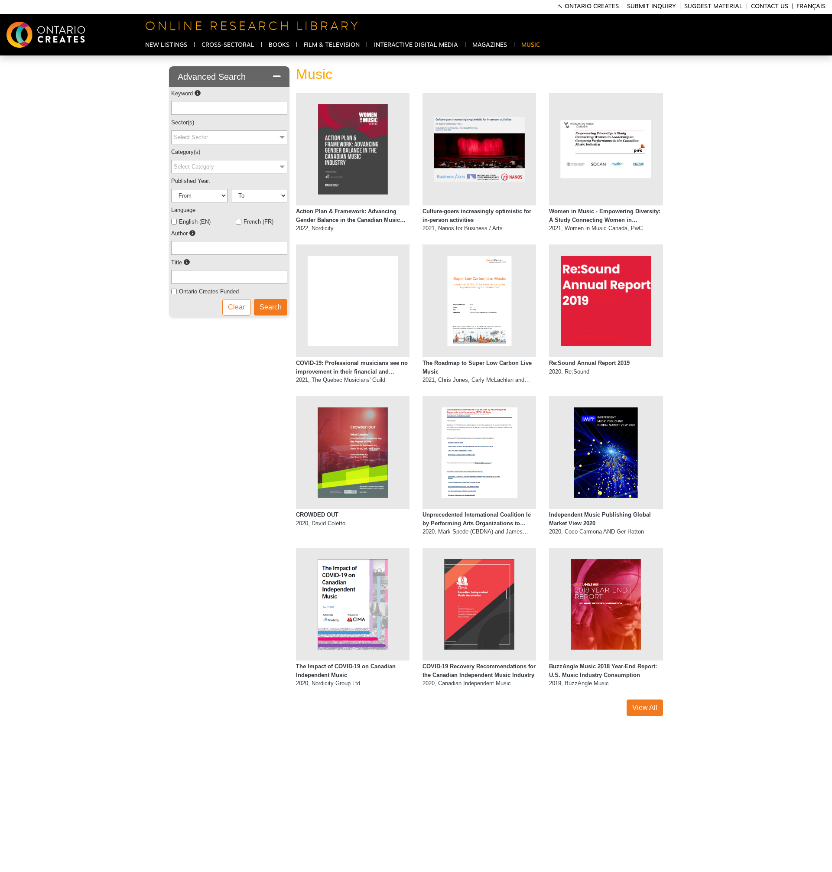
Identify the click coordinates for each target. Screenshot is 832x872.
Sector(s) (182, 122)
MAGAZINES (489, 45)
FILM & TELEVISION (332, 45)
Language (183, 210)
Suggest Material (713, 6)
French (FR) (258, 221)
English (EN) (195, 221)
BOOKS (279, 45)
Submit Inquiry (651, 6)
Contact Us (769, 6)
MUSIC (530, 45)
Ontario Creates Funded (209, 291)
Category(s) (185, 152)
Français (811, 6)
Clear (236, 307)
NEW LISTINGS (166, 45)
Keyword (182, 93)
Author (179, 233)
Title (176, 262)
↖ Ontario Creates (589, 6)
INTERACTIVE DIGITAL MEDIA (416, 45)
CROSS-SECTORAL (228, 45)
